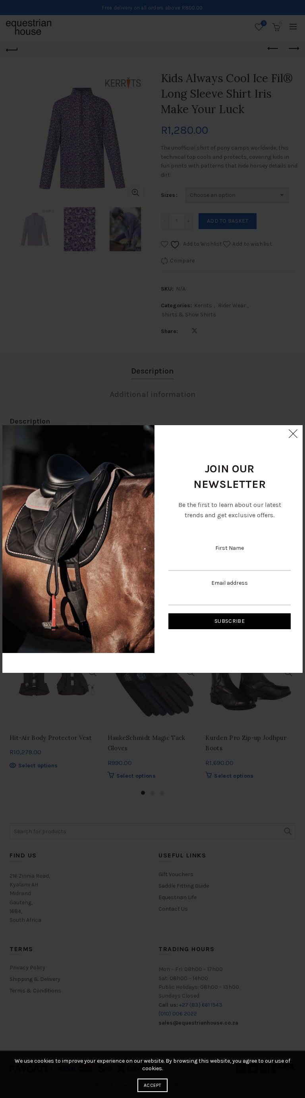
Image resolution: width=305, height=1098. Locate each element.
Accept (152, 1085)
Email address (229, 583)
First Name (229, 548)
